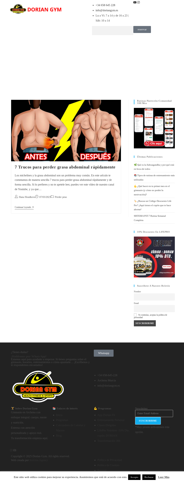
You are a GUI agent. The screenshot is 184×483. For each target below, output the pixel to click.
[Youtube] (135, 2)
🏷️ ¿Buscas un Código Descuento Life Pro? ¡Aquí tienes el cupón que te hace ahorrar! (152, 205)
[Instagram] (139, 2)
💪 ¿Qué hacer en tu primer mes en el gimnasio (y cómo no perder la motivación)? (152, 190)
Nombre (137, 292)
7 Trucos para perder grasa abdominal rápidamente (65, 167)
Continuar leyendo (24, 207)
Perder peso (61, 197)
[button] (112, 30)
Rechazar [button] (148, 477)
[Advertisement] (92, 64)
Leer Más (163, 477)
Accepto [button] (134, 477)
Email (136, 303)
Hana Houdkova (27, 197)
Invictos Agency (38, 460)
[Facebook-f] (9, 450)
